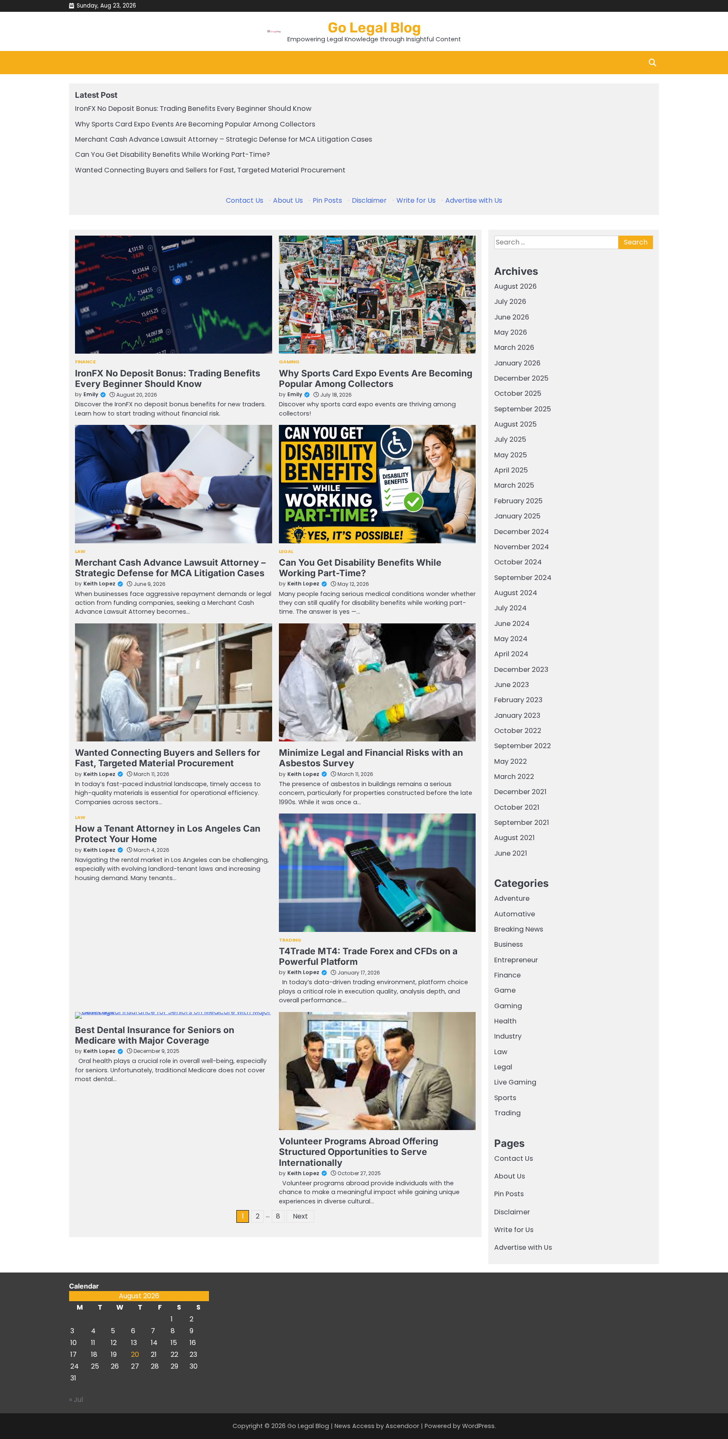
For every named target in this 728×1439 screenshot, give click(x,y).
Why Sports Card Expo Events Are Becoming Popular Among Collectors (195, 124)
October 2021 (516, 807)
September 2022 (522, 746)
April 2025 (511, 470)
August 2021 (514, 838)
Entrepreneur (516, 960)
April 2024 (511, 654)
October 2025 (517, 393)
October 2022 (517, 731)
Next (300, 1216)
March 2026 (514, 347)
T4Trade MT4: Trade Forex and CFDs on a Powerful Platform (368, 956)
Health (505, 1021)
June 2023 (511, 685)
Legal (286, 551)
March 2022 (514, 776)
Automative (514, 914)
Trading (290, 940)
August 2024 (515, 593)
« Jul (76, 1399)
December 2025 (521, 378)
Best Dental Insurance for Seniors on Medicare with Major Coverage (154, 1035)
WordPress (478, 1426)
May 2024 (510, 639)
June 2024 (512, 623)
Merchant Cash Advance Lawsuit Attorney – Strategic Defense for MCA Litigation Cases (223, 139)
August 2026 (515, 286)
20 (135, 1354)
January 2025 (517, 516)
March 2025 (514, 485)
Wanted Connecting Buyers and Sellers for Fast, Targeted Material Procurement (210, 170)
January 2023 (517, 715)
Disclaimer (369, 200)
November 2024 (521, 547)
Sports (505, 1098)
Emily (90, 394)
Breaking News (518, 929)
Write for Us (416, 200)
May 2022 (510, 761)
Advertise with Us (473, 200)
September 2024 (522, 578)
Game (505, 990)
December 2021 (520, 792)
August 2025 (515, 424)
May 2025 (510, 455)
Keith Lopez (99, 583)
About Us (288, 200)
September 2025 (522, 409)
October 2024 (518, 562)
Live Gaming (515, 1082)
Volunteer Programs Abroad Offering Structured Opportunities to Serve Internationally (358, 1152)
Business (508, 944)
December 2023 (521, 669)
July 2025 (510, 439)
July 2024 (510, 608)
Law (80, 551)
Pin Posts (327, 200)
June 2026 (511, 317)
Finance (85, 362)
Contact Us (244, 200)
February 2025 (518, 501)
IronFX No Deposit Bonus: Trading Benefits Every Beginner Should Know (193, 108)
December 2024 (521, 532)
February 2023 (518, 700)
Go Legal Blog (374, 27)
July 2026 (510, 301)
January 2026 (517, 363)
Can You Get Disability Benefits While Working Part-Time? (172, 154)
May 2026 (510, 332)
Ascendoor (402, 1426)
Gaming (289, 362)
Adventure (512, 898)
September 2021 (521, 822)
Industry (508, 1036)
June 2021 (510, 853)
